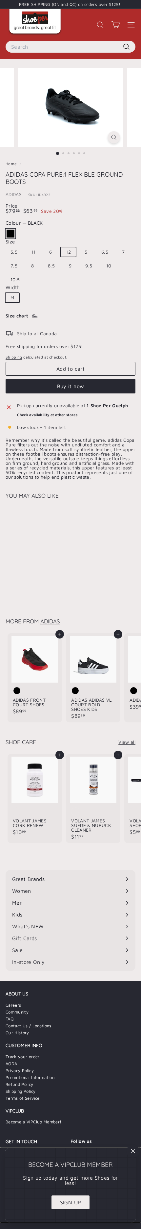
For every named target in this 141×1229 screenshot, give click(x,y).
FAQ (9, 1018)
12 (68, 252)
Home (12, 164)
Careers (13, 1005)
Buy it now (70, 386)
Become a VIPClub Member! (33, 1121)
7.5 (13, 265)
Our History (17, 1032)
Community (17, 1012)
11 (33, 252)
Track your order (23, 1056)
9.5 (88, 265)
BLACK (10, 233)
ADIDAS (14, 194)
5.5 (13, 252)
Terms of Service (23, 1098)
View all (126, 742)
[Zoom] (114, 137)
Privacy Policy (20, 1070)
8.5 (51, 265)
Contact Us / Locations (28, 1025)
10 (108, 265)
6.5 (104, 252)
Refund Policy (19, 1084)
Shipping (14, 357)
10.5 (15, 279)
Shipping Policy (20, 1091)
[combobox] (70, 47)
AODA (11, 1063)
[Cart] (115, 25)
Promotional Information (30, 1077)
